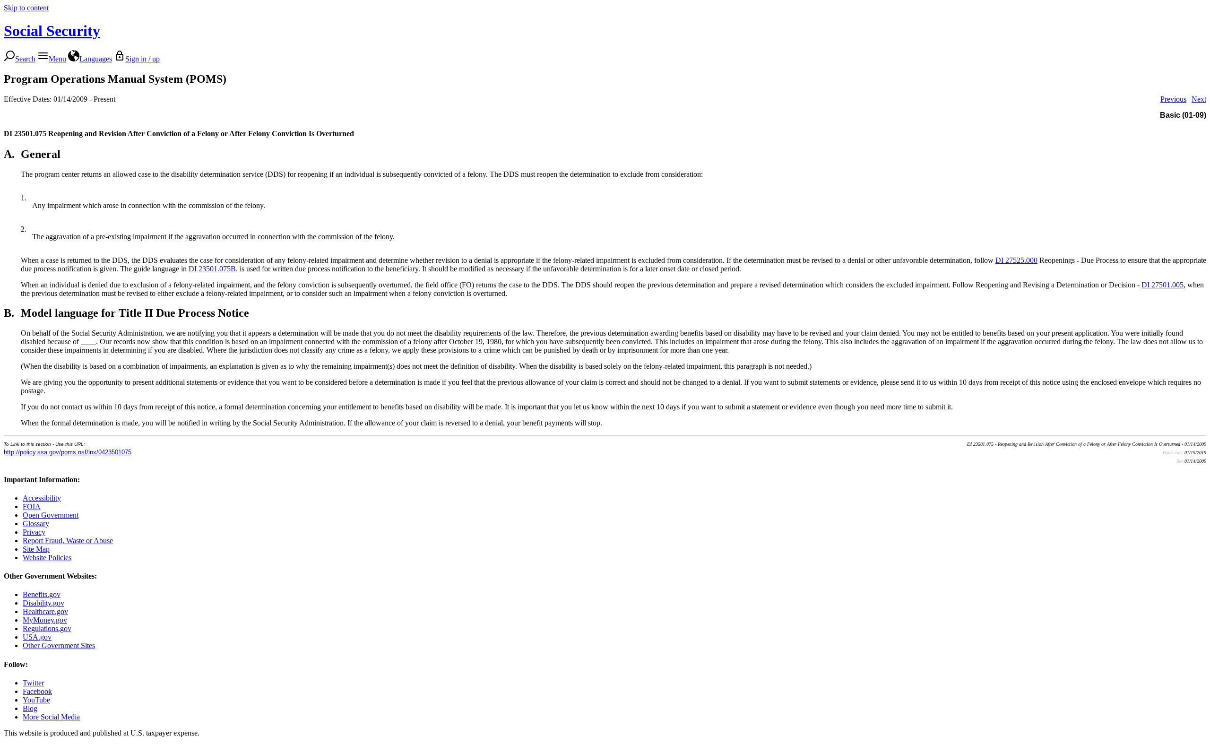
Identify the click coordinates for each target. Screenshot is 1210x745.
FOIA (32, 506)
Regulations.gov (47, 628)
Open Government (50, 515)
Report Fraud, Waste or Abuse (68, 541)
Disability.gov (43, 603)
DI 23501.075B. (213, 269)
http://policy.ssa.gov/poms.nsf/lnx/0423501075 (67, 452)
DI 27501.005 (1162, 285)
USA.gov (37, 637)
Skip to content (26, 8)
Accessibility (42, 498)
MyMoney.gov (45, 620)
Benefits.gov (41, 594)
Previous (1173, 99)
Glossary (36, 524)
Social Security (52, 30)
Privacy (34, 532)
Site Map (36, 549)
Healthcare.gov (45, 611)
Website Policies (47, 558)
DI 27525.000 (1016, 260)
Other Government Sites (59, 645)
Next (1199, 99)
